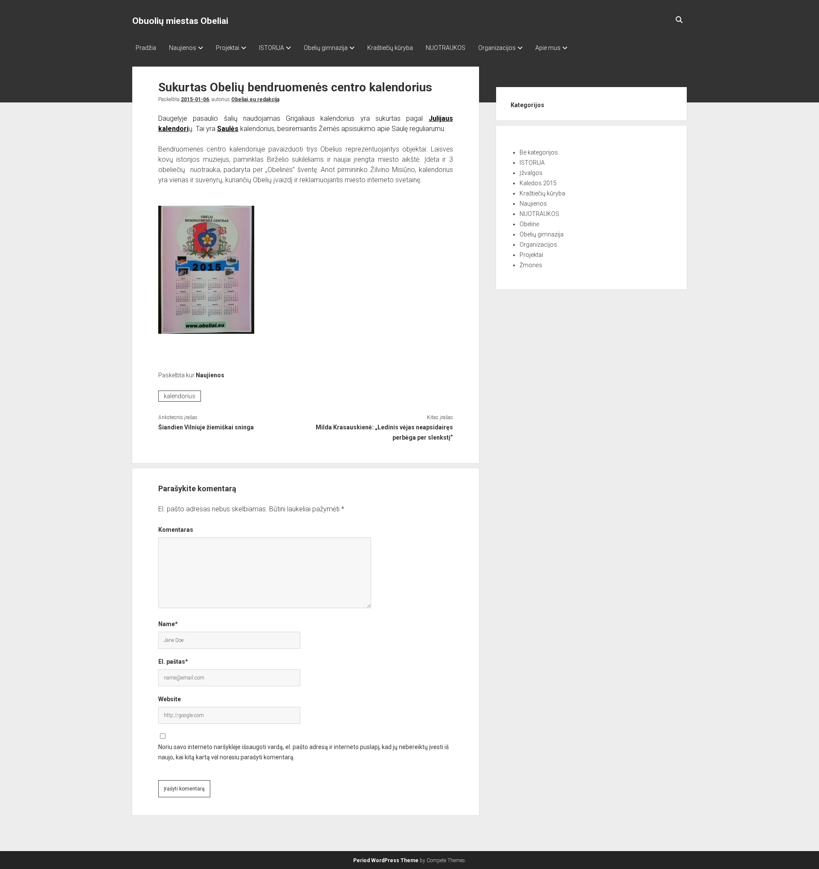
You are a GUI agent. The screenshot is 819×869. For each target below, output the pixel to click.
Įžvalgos (531, 172)
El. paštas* (173, 661)
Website (169, 699)
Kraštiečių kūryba (390, 47)
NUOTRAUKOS (445, 47)
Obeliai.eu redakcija (255, 99)
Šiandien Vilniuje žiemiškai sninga (206, 427)
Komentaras (175, 529)
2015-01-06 (195, 99)
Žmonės (531, 265)
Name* (168, 624)
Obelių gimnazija (326, 47)
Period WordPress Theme (385, 860)
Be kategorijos (539, 152)
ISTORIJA (271, 47)
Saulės (227, 129)
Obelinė (529, 224)
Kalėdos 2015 (538, 183)
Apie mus (548, 47)
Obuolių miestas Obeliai (180, 21)
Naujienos (182, 47)
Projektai (227, 47)
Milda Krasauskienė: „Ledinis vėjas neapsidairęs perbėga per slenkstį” (384, 432)
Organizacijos (497, 47)
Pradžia (146, 47)
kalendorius (179, 396)
